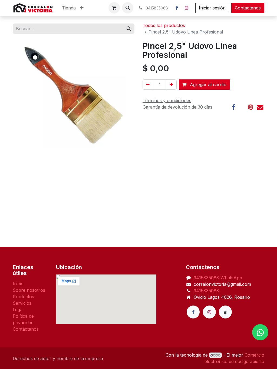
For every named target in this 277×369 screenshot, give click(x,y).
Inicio (18, 283)
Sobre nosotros (29, 290)
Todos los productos (164, 25)
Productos (23, 296)
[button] (127, 8)
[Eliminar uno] (148, 84)
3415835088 (207, 277)
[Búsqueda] (128, 29)
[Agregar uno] (171, 84)
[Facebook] (176, 8)
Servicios (22, 303)
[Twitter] (241, 107)
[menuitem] (69, 7)
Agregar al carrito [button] (207, 84)
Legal (18, 309)
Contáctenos (248, 8)
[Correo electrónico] (260, 107)
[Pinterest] (250, 107)
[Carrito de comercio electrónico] (114, 8)
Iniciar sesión (212, 8)
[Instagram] (186, 8)
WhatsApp (231, 277)
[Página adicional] (225, 312)
